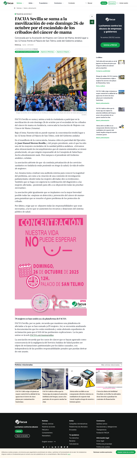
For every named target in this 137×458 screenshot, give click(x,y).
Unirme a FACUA (110, 45)
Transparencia (101, 430)
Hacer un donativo (22, 436)
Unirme (104, 3)
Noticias (19, 3)
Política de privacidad (104, 444)
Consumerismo (47, 433)
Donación (112, 3)
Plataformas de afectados (78, 427)
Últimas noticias (47, 424)
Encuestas (72, 430)
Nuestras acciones (48, 427)
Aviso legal (100, 441)
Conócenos (58, 3)
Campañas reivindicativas (78, 424)
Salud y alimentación (102, 103)
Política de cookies (103, 447)
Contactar (71, 3)
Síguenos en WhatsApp (47, 51)
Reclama (72, 441)
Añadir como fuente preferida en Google (27, 51)
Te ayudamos (43, 3)
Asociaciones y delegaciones (106, 427)
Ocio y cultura (100, 86)
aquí (69, 454)
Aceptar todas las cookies (126, 452)
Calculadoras (73, 444)
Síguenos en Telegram (63, 51)
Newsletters (46, 436)
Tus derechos (74, 438)
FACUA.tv (45, 430)
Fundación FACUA (102, 433)
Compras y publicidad (103, 71)
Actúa (30, 3)
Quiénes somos (101, 424)
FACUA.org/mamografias (42, 335)
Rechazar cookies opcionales (102, 452)
